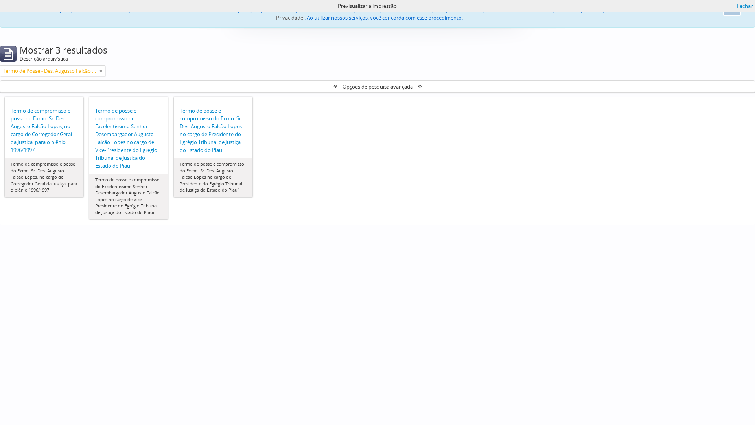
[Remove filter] (101, 71)
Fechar (745, 5)
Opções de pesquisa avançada (377, 86)
